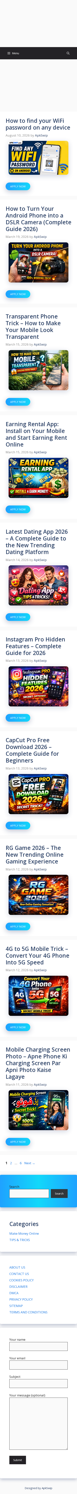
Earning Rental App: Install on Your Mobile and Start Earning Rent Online (36, 434)
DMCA (14, 1293)
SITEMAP (16, 1306)
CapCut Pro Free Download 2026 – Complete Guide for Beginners (32, 750)
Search (14, 1186)
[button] (68, 53)
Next (29, 1163)
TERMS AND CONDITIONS (28, 1312)
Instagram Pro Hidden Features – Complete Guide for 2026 (35, 646)
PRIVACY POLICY (21, 1299)
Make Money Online (24, 1233)
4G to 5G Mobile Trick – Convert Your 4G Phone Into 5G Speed (37, 955)
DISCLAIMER (18, 1286)
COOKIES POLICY (21, 1280)
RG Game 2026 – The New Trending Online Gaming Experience (35, 854)
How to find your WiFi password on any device (38, 124)
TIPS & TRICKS (19, 1240)
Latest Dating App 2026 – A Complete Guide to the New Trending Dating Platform (37, 542)
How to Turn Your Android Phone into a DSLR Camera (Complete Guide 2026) (38, 219)
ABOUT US (17, 1267)
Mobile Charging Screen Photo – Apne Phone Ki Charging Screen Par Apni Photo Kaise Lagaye (38, 1063)
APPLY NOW (18, 186)
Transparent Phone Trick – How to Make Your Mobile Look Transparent (33, 326)
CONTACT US (19, 1274)
